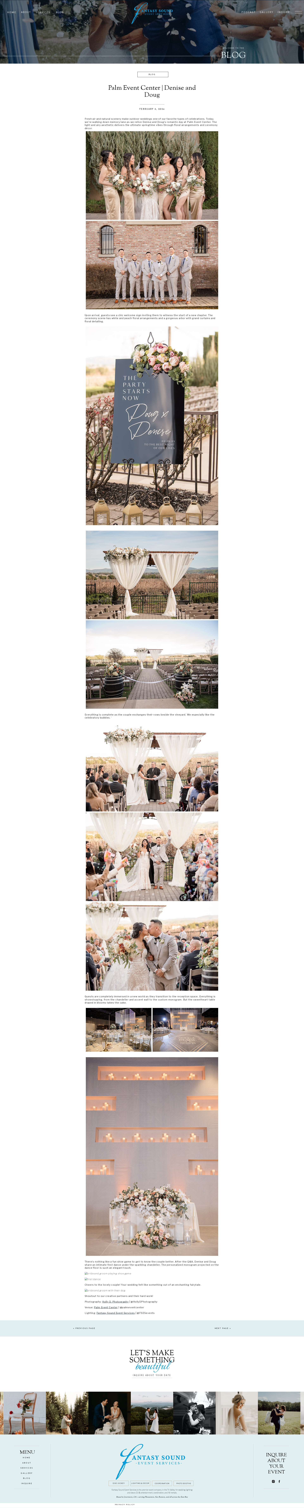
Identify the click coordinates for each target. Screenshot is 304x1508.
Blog (152, 74)
